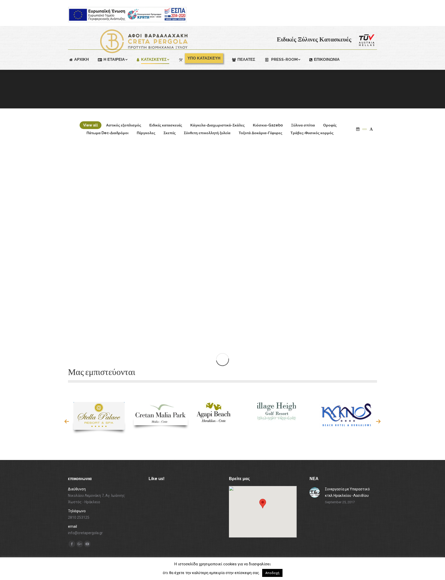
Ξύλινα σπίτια (303, 125)
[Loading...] (222, 359)
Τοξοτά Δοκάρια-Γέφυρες (260, 133)
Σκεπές (170, 133)
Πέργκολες (146, 133)
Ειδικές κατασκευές (165, 125)
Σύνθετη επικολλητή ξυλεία (207, 133)
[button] (66, 421)
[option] (99, 418)
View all (90, 125)
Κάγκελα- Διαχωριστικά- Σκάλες (213, 331)
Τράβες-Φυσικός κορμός (311, 133)
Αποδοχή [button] (272, 573)
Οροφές (330, 125)
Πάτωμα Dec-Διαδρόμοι (108, 133)
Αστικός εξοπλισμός (123, 125)
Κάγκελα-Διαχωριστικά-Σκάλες (217, 125)
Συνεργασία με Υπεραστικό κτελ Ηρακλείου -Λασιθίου (347, 492)
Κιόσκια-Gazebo (268, 125)
